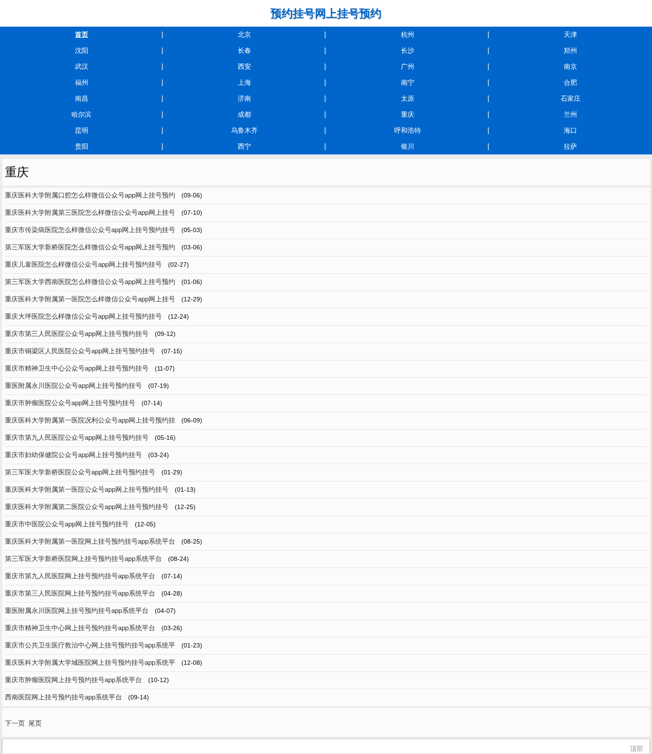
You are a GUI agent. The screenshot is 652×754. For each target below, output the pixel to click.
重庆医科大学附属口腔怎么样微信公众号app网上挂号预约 (90, 195)
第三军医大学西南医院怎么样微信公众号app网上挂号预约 (90, 281)
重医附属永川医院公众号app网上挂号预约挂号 (73, 385)
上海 (244, 82)
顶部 (636, 748)
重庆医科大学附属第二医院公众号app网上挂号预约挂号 (87, 506)
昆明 (81, 130)
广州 (407, 66)
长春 (244, 50)
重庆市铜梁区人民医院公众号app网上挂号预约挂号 (80, 351)
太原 (407, 98)
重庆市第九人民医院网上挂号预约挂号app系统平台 (80, 576)
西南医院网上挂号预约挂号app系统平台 (63, 697)
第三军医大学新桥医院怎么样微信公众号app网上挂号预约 (90, 247)
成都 (244, 114)
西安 (244, 66)
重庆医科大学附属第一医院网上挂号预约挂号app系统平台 (90, 541)
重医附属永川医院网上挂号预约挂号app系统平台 (77, 610)
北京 (244, 34)
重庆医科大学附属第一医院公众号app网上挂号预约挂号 (87, 489)
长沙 (407, 50)
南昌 (81, 98)
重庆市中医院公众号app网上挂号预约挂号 (67, 524)
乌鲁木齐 (244, 130)
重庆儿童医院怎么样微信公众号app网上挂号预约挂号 (83, 264)
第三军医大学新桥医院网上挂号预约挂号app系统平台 (83, 558)
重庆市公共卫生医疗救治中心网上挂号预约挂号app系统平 (90, 645)
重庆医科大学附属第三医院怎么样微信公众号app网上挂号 (90, 212)
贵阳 (81, 146)
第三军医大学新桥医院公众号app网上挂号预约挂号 (80, 472)
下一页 (15, 723)
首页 (81, 34)
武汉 (81, 66)
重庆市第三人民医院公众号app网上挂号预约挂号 (77, 333)
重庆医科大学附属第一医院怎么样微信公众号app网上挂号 (90, 299)
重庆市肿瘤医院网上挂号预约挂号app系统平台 (73, 679)
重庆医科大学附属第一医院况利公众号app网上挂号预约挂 (90, 420)
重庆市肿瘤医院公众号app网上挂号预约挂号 (70, 403)
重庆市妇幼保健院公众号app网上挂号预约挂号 (73, 454)
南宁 (407, 82)
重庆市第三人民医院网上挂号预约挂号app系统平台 (80, 593)
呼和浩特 (407, 130)
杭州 (407, 34)
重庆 (407, 114)
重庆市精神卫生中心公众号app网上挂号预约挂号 (77, 368)
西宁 (244, 146)
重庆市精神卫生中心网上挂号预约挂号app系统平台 (80, 628)
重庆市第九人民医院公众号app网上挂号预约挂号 (77, 437)
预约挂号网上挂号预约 (326, 13)
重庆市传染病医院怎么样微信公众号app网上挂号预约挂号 (90, 229)
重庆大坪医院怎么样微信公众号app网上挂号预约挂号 (83, 316)
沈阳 (81, 50)
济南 (244, 98)
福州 (81, 82)
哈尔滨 (81, 114)
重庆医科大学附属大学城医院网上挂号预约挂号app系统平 (90, 662)
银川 (407, 146)
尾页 (35, 723)
